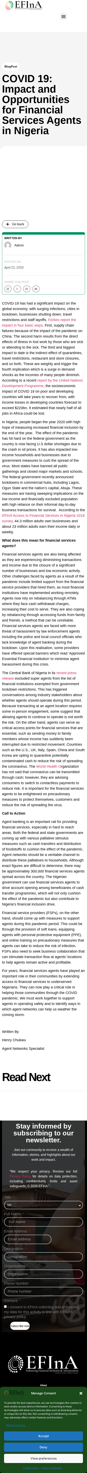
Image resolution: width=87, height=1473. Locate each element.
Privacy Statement (51, 1467)
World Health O (48, 766)
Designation (14, 1249)
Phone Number (16, 1283)
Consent (11, 1301)
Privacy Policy (20, 1176)
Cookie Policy (31, 1467)
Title (8, 1197)
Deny (43, 1447)
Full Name (13, 1214)
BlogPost (10, 66)
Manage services (15, 1425)
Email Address (16, 1231)
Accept (43, 1436)
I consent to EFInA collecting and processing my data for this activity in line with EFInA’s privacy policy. (41, 1312)
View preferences (44, 1458)
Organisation (15, 1266)
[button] (81, 1393)
